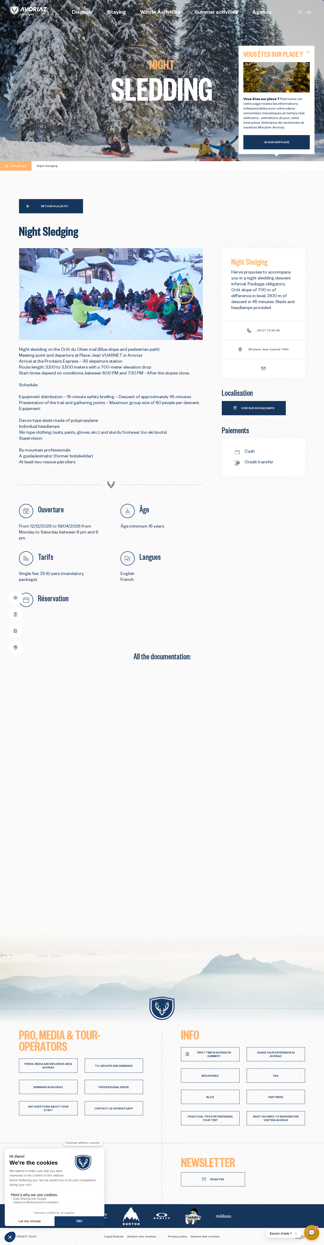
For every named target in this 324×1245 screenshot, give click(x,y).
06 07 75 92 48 (268, 331)
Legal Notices (114, 1237)
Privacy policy (178, 1237)
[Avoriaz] (28, 11)
